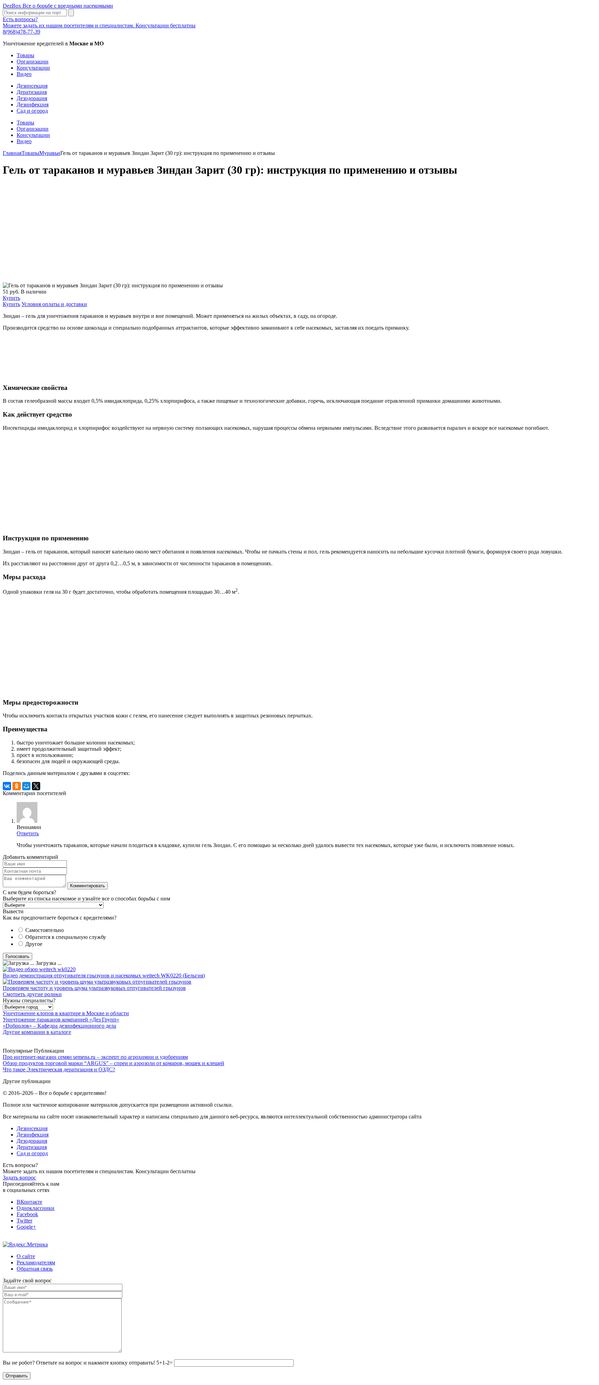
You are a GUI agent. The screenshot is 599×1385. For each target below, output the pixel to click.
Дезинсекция (32, 86)
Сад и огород (32, 111)
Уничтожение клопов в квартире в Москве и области (66, 1013)
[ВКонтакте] (7, 786)
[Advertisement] (211, 233)
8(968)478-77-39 (21, 32)
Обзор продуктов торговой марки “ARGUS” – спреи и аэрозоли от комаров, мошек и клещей (113, 1063)
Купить (11, 298)
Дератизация (32, 92)
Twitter (24, 1220)
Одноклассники (35, 1208)
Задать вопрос (19, 1178)
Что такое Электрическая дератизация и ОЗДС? (59, 1069)
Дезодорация (32, 98)
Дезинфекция (33, 104)
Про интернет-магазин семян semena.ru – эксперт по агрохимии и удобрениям (95, 1057)
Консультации (33, 68)
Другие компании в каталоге (37, 1032)
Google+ (26, 1227)
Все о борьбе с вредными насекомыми (58, 6)
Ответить (28, 833)
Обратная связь (35, 1269)
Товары (25, 55)
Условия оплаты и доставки (54, 304)
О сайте (26, 1256)
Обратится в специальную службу (65, 937)
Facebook (27, 1214)
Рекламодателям (36, 1262)
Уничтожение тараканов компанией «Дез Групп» (61, 1019)
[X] (36, 786)
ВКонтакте (29, 1202)
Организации (33, 61)
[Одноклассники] (16, 786)
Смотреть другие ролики (32, 994)
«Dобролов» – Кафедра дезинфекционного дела (59, 1026)
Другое (33, 944)
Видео (24, 74)
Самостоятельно (44, 930)
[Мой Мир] (26, 786)
